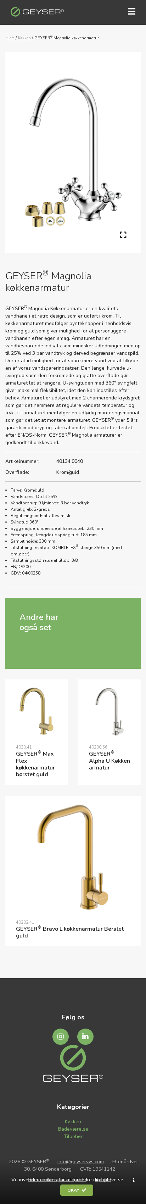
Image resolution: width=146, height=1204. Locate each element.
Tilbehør (73, 1136)
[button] (134, 1180)
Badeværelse (73, 1129)
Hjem (10, 38)
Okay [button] (73, 1190)
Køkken (24, 38)
